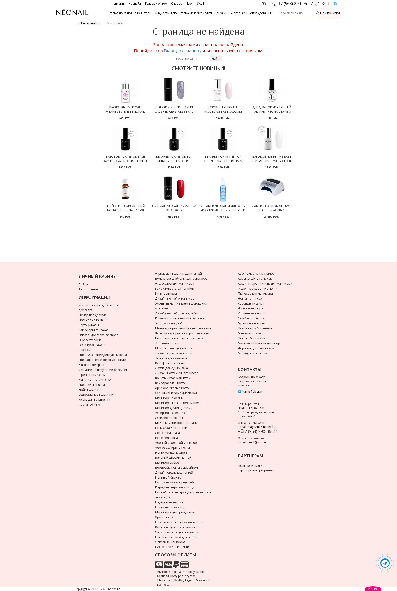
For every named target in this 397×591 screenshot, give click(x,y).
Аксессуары (238, 13)
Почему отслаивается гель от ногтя (181, 318)
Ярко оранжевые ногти (172, 388)
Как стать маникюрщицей (174, 482)
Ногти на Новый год (170, 507)
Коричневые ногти (252, 313)
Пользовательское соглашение (102, 360)
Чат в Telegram (253, 391)
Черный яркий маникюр (172, 358)
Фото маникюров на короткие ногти (182, 333)
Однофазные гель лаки (96, 394)
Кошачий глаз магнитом (173, 378)
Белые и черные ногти (172, 547)
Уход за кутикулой (169, 323)
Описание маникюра (170, 542)
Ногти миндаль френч (171, 452)
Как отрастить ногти (170, 383)
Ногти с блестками (251, 338)
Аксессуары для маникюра (174, 283)
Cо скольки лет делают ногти (177, 532)
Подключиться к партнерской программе (256, 467)
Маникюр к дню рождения (175, 512)
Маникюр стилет (250, 333)
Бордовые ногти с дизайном (176, 467)
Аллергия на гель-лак (171, 413)
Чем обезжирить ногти (172, 447)
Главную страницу (182, 50)
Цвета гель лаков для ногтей (176, 537)
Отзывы (176, 3)
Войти (83, 284)
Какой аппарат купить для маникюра (265, 283)
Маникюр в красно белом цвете (178, 403)
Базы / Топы (143, 13)
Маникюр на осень (169, 398)
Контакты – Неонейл (126, 3)
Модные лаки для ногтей (174, 348)
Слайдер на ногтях (169, 418)
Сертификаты (89, 325)
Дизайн (221, 13)
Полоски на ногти (92, 384)
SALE (200, 3)
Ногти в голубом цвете (255, 328)
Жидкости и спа (166, 13)
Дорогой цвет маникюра (256, 348)
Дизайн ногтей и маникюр (174, 298)
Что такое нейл (166, 343)
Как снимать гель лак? (95, 379)
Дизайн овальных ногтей (174, 472)
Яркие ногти (164, 517)
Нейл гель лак (89, 389)
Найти (216, 58)
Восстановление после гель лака (179, 338)
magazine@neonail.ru (262, 427)
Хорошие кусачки (251, 303)
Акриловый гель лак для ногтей (178, 273)
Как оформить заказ (94, 330)
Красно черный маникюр (256, 273)
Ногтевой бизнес (168, 477)
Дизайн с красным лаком (173, 353)
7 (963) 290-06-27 (261, 431)
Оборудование (261, 13)
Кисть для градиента (94, 399)
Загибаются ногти (251, 318)
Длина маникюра (250, 308)
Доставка (85, 310)
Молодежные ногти (252, 353)
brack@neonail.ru (259, 442)
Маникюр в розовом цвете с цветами (183, 328)
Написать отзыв (91, 320)
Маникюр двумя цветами (174, 408)
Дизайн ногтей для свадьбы (176, 313)
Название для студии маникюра (179, 522)
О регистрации (90, 340)
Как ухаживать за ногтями (174, 288)
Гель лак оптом (156, 3)
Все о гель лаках (167, 437)
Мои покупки (330, 13)
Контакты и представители (99, 305)
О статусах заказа (92, 345)
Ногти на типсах (250, 298)
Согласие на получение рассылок (103, 369)
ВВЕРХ (373, 589)
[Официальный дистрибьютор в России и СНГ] (72, 14)
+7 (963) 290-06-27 (295, 3)
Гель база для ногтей (171, 427)
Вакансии (85, 350)
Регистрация (88, 289)
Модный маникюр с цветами (176, 423)
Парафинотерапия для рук (175, 487)
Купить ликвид (166, 293)
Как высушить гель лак (255, 278)
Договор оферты (91, 365)
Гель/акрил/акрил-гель (197, 13)
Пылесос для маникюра (255, 293)
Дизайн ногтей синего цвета (176, 373)
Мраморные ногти (251, 323)
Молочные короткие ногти (257, 288)
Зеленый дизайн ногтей (173, 457)
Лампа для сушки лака (171, 368)
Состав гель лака (167, 432)
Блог (190, 3)
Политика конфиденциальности (103, 355)
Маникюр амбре (167, 462)
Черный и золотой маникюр (176, 442)
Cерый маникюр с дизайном (176, 393)
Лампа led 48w (89, 404)
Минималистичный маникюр (259, 343)
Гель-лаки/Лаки (121, 13)
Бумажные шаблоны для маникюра (181, 278)
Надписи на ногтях (169, 502)
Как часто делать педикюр (175, 527)
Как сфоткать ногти (169, 363)
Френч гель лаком (92, 374)
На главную (89, 23)
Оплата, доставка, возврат (98, 335)
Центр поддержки (92, 315)
